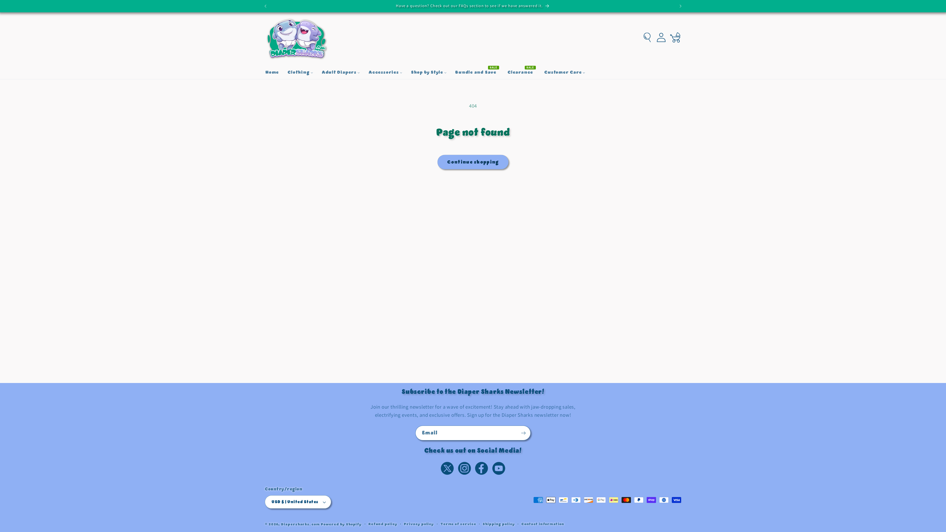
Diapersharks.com (300, 524)
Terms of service (458, 524)
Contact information (542, 524)
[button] (647, 38)
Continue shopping (473, 162)
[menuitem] (272, 72)
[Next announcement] (680, 6)
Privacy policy (419, 524)
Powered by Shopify (341, 524)
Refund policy (382, 524)
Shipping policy (499, 524)
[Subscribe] (523, 433)
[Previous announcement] (265, 6)
